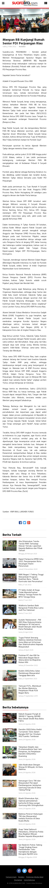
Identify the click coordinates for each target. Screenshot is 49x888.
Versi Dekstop (29, 880)
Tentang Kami (11, 877)
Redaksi (21, 877)
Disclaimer (18, 880)
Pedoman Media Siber (34, 877)
